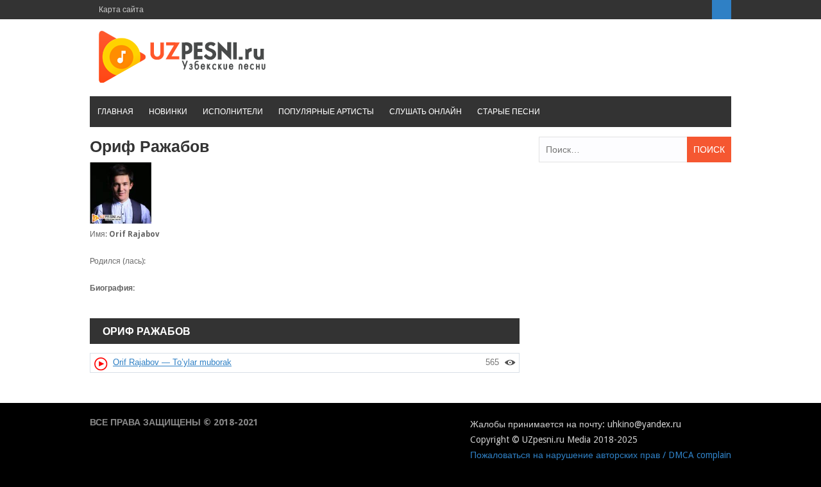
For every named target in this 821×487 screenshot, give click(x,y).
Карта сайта (121, 9)
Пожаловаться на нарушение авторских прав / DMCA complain (600, 455)
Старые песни (508, 111)
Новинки (168, 111)
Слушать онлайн (425, 111)
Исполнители (233, 111)
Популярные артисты (326, 111)
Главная (115, 111)
